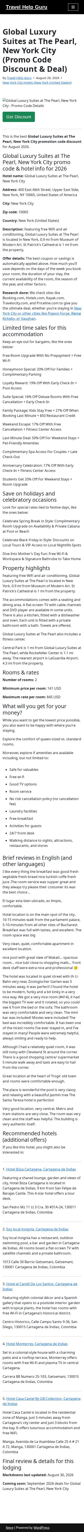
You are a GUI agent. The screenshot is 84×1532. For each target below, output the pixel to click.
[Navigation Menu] (73, 7)
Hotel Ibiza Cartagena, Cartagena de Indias (41, 1169)
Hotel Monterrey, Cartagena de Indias (37, 1343)
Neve (9, 1527)
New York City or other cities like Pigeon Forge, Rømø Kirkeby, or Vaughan (42, 313)
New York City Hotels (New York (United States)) (37, 83)
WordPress (42, 1527)
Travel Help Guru (19, 78)
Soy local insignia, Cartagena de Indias (37, 1229)
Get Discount (18, 116)
